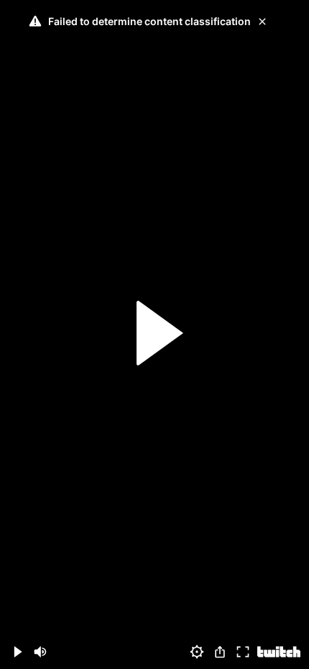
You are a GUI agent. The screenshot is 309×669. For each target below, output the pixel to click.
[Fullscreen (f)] (242, 651)
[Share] (219, 651)
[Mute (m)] (40, 651)
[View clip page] (278, 651)
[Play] (154, 335)
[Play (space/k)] (17, 651)
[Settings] (196, 651)
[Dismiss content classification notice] (262, 21)
